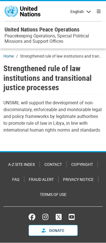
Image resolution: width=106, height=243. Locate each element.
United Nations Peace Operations (42, 29)
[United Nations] (22, 11)
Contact (53, 164)
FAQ (16, 179)
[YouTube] (71, 217)
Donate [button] (56, 230)
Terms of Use (53, 194)
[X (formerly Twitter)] (58, 217)
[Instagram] (45, 217)
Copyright (82, 164)
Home (8, 56)
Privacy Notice (78, 179)
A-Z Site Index (21, 164)
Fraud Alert (41, 179)
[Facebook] (33, 217)
